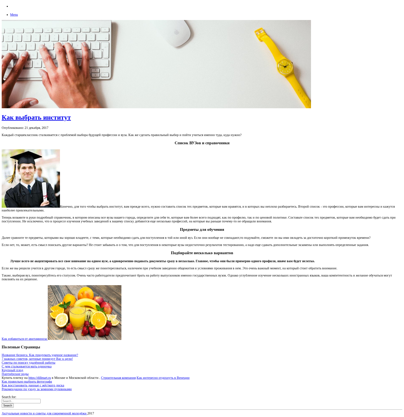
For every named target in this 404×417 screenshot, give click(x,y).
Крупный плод (12, 370)
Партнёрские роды (15, 374)
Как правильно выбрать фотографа (27, 381)
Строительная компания (118, 378)
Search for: (9, 397)
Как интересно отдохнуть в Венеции (163, 378)
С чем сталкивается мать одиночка (27, 366)
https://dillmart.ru (39, 378)
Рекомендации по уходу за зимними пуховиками (37, 389)
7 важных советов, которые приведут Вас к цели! (37, 359)
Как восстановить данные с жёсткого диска (33, 385)
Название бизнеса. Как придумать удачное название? (40, 355)
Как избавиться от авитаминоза (25, 339)
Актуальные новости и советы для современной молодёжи (44, 413)
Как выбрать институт (36, 117)
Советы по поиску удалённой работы (28, 362)
